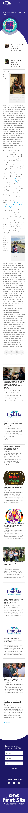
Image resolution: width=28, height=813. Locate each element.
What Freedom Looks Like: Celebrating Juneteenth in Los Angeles (13, 487)
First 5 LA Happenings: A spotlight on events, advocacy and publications (14, 563)
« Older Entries (6, 722)
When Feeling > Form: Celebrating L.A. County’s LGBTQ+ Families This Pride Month (14, 525)
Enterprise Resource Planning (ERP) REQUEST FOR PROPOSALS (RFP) (13, 702)
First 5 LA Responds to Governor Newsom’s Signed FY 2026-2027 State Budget (13, 423)
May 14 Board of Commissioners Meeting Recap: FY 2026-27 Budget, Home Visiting (13, 600)
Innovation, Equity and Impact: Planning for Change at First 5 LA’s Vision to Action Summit (13, 679)
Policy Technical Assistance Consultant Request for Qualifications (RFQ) (12, 448)
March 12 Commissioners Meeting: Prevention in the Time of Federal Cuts (13, 640)
